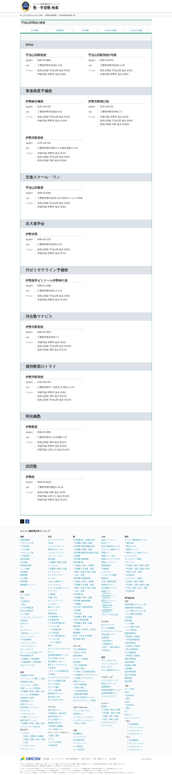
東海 (31, 691)
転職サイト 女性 (108, 556)
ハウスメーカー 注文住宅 (30, 727)
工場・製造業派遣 (108, 581)
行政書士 (79, 675)
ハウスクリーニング (56, 553)
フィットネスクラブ (81, 710)
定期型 (137, 636)
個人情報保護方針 (72, 759)
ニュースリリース (57, 759)
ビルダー (26, 733)
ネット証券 (25, 595)
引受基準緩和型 (133, 639)
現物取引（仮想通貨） (31, 659)
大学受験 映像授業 (81, 559)
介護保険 (128, 668)
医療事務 (83, 665)
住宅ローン (25, 623)
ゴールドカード (28, 646)
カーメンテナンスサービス (59, 649)
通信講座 (77, 662)
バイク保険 (25, 549)
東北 (26, 736)
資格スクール (78, 681)
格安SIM (130, 543)
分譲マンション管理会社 (30, 688)
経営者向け (108, 641)
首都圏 (25, 691)
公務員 (78, 678)
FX (21, 627)
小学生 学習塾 (136, 30)
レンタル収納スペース (59, 588)
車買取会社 (52, 613)
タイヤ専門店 (78, 749)
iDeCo (127, 702)
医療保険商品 (130, 633)
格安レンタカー (54, 607)
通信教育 (77, 626)
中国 (147, 569)
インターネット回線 (133, 578)
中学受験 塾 (78, 594)
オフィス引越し (54, 684)
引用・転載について (100, 759)
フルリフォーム (28, 714)
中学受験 (85, 30)
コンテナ (53, 591)
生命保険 (24, 572)
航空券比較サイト (55, 716)
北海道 (78, 565)
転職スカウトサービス (110, 559)
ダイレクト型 (27, 543)
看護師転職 (106, 565)
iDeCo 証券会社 (26, 611)
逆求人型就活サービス (110, 546)
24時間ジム (78, 714)
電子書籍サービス (55, 661)
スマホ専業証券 (26, 608)
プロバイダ (129, 562)
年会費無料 (26, 639)
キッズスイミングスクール (83, 720)
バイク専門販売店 (57, 636)
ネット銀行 (25, 614)
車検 (50, 645)
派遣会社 (105, 578)
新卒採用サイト (107, 597)
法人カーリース (107, 625)
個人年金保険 (130, 675)
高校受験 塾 (78, 562)
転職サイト (106, 553)
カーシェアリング (55, 601)
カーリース (52, 610)
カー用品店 (78, 746)
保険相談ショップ (27, 585)
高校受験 (60, 30)
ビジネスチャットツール (111, 631)
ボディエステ (107, 667)
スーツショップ (79, 743)
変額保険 (128, 678)
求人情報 (112, 759)
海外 (57, 736)
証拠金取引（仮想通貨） (32, 662)
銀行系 (25, 633)
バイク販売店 (53, 633)
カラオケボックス (108, 722)
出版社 (52, 674)
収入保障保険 (132, 649)
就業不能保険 (130, 659)
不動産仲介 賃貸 (27, 698)
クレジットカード (27, 636)
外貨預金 (24, 620)
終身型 (129, 636)
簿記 (82, 668)
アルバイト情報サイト (110, 549)
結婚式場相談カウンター (111, 690)
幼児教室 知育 (79, 639)
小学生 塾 (77, 613)
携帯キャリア (132, 549)
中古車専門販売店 (57, 623)
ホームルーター (131, 556)
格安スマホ (131, 546)
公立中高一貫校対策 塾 (82, 607)
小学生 (93, 629)
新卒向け (107, 650)
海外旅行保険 (25, 565)
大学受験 (34, 30)
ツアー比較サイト (55, 729)
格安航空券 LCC (55, 723)
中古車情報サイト (55, 617)
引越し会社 (52, 597)
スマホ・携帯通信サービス (136, 540)
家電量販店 (78, 733)
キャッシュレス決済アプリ (31, 652)
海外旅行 (63, 713)
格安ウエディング (108, 683)
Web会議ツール (108, 634)
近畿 (37, 691)
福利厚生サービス (55, 693)
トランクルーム (54, 585)
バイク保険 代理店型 (133, 614)
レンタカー (52, 604)
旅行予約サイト (54, 710)
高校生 (78, 629)
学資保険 (24, 581)
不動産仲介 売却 (27, 675)
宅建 (77, 668)
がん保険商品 (130, 652)
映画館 (104, 706)
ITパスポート (88, 678)
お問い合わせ (86, 759)
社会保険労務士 (89, 671)
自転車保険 (25, 559)
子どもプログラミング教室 (84, 700)
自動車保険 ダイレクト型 (135, 604)
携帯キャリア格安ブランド (138, 553)
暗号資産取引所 (26, 655)
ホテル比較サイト (55, 719)
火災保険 (24, 562)
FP (76, 665)
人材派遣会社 (107, 611)
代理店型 (26, 546)
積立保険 (128, 681)
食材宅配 (51, 559)
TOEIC (78, 671)
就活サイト (106, 543)
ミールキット (53, 565)
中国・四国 (40, 739)
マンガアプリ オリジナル (58, 677)
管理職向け (108, 644)
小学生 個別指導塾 (81, 620)
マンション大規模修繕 (29, 694)
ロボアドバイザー (27, 665)
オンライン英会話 (80, 659)
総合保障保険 (130, 671)
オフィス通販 (53, 687)
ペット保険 (25, 569)
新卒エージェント (108, 601)
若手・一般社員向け (111, 647)
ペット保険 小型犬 (132, 627)
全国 (116, 719)
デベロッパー (27, 749)
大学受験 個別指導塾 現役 (84, 546)
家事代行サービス (55, 549)
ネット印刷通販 (107, 628)
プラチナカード (135, 734)
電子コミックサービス (57, 665)
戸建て (36, 678)
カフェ (50, 652)
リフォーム (25, 710)
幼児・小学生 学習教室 (82, 636)
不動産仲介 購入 (27, 682)
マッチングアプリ (108, 696)
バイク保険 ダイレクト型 (135, 611)
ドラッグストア (79, 737)
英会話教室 (78, 655)
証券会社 (26, 601)
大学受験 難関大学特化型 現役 (86, 553)
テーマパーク (107, 726)
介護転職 (105, 569)
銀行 (24, 604)
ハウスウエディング (109, 680)
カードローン (25, 630)
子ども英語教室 (79, 649)
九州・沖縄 (79, 575)
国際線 (60, 726)
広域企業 (130, 575)
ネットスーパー (54, 572)
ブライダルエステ (108, 660)
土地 (43, 678)
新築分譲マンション (28, 720)
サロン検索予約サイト (110, 670)
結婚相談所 (106, 687)
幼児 (77, 652)
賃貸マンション (26, 704)
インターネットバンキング (31, 617)
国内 (51, 736)
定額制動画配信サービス (58, 655)
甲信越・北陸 (88, 569)
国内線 (52, 726)
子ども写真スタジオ (56, 658)
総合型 (52, 668)
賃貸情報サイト (26, 701)
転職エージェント (108, 562)
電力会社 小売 (54, 697)
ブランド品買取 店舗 (56, 681)
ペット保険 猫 (131, 630)
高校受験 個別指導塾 (82, 578)
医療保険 (24, 575)
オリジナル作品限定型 (59, 671)
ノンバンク (34, 633)
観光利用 (53, 745)
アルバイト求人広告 (109, 614)
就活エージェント (108, 540)
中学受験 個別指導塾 (82, 601)
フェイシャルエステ (109, 664)
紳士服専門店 (78, 740)
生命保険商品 (130, 643)
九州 (43, 691)
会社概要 (46, 759)
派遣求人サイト (107, 585)
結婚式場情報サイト (109, 693)
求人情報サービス (108, 588)
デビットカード (26, 649)
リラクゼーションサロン (83, 717)
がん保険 (24, 578)
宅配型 (52, 594)
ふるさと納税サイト (56, 581)
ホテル (50, 739)
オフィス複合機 (54, 690)
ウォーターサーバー (56, 540)
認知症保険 (129, 662)
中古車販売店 (53, 620)
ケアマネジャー (91, 675)
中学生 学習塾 (111, 30)
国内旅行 (53, 713)
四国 (128, 572)
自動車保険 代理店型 (133, 608)
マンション (26, 678)
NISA (22, 598)
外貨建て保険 (130, 665)
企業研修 (105, 637)
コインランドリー (55, 556)
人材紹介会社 (107, 606)
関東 (118, 710)
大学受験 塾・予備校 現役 (84, 540)
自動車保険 (25, 540)
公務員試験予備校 (80, 694)
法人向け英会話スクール (83, 697)
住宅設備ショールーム (29, 707)
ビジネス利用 (55, 742)
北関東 (33, 736)
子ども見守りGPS (55, 700)
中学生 (85, 629)
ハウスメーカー (28, 746)
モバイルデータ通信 (133, 559)
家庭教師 (77, 633)
